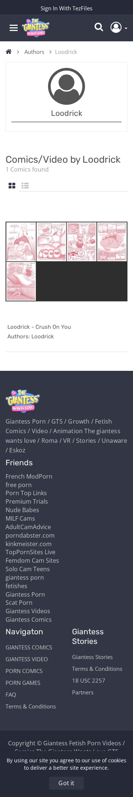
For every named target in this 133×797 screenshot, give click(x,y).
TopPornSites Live (30, 552)
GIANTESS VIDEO (27, 659)
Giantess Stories (92, 656)
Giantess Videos (28, 611)
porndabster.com (30, 535)
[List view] (25, 186)
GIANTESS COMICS (29, 647)
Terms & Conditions (31, 706)
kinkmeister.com (29, 544)
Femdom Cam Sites (32, 560)
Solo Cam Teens (28, 569)
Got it (66, 783)
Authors (34, 51)
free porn (19, 485)
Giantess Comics (29, 619)
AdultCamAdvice (28, 527)
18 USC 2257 (88, 680)
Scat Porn (19, 602)
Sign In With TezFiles (66, 8)
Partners (82, 692)
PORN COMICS (24, 670)
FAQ (11, 694)
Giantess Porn (25, 594)
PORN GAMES (23, 682)
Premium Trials (27, 501)
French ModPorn (29, 476)
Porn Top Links (26, 493)
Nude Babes (22, 510)
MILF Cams (20, 518)
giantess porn (25, 577)
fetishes (16, 586)
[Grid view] (12, 186)
